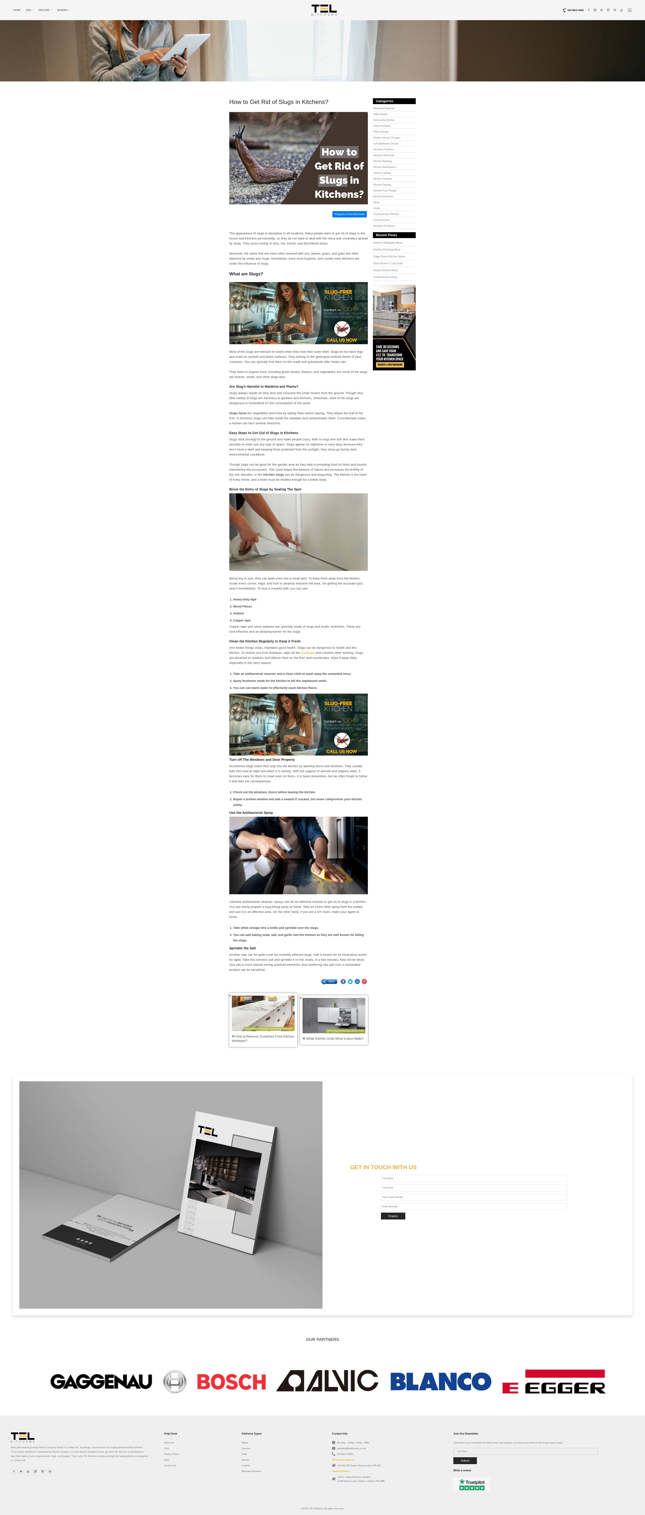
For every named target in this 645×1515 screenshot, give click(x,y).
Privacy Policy (171, 1454)
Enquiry (393, 1216)
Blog (166, 1459)
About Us (169, 1442)
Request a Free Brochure (350, 214)
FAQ (166, 1448)
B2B (28, 10)
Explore (44, 10)
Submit (465, 1460)
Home (16, 10)
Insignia (246, 1465)
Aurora (245, 1459)
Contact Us (170, 1465)
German (246, 1448)
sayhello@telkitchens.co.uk (351, 1448)
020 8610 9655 (576, 10)
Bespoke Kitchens (251, 1471)
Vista (244, 1454)
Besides (62, 10)
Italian (245, 1442)
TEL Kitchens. (316, 1508)
